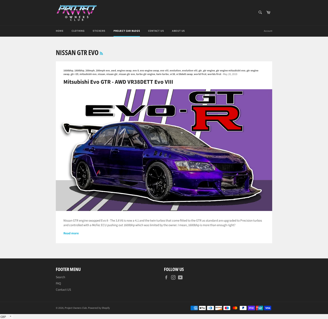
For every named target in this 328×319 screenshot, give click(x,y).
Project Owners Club (76, 308)
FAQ (58, 283)
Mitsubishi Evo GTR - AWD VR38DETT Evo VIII (118, 82)
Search (60, 277)
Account (268, 31)
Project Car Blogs (127, 31)
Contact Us (156, 31)
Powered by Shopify (99, 308)
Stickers (99, 31)
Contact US (63, 289)
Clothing (78, 31)
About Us (178, 31)
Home (59, 31)
